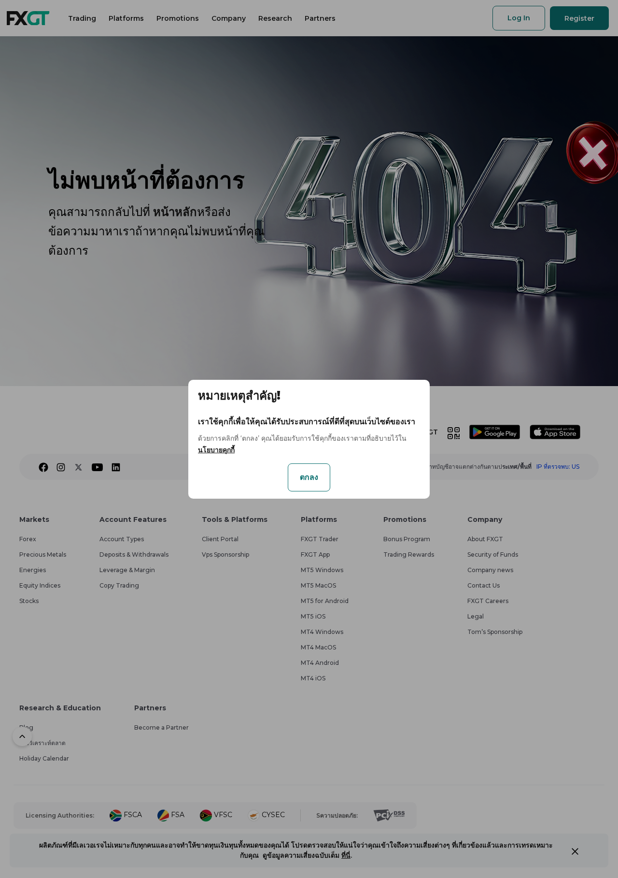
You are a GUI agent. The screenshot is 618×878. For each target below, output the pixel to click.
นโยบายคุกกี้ (216, 450)
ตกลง (309, 477)
